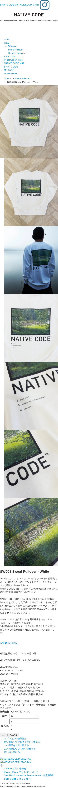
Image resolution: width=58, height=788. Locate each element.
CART (36, 4)
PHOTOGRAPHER (13, 60)
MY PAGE (20, 4)
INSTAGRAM (10, 73)
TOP (6, 39)
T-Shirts (12, 46)
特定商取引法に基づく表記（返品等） (23, 742)
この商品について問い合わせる (20, 748)
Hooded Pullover (16, 53)
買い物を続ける (12, 752)
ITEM (7, 43)
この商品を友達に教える (16, 745)
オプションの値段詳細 (15, 738)
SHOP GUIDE (7, 4)
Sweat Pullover (15, 49)
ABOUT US (9, 56)
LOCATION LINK (8, 643)
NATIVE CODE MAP (14, 63)
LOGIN (28, 4)
